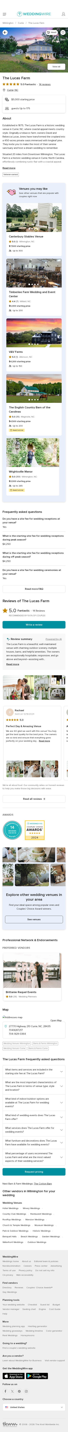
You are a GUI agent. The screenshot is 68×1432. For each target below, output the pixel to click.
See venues (34, 919)
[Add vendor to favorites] (62, 32)
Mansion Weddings (34, 1219)
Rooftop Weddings (12, 1219)
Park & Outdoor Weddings (15, 1231)
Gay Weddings (10, 1292)
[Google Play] (37, 1378)
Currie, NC (12, 90)
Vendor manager (11, 1309)
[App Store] (14, 1378)
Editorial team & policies (46, 1261)
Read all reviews (32, 799)
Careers (28, 1266)
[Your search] (5, 32)
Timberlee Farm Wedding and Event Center (32, 294)
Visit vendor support (55, 1360)
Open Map (56, 1020)
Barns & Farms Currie (38, 1048)
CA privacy (8, 1275)
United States (17, 1407)
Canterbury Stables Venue (26, 236)
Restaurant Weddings (41, 1214)
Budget (56, 1304)
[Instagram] (26, 1391)
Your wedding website (14, 1304)
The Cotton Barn (43, 1183)
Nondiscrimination (11, 1266)
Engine (42, 1309)
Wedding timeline (34, 1331)
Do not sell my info (44, 1270)
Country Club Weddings (14, 1214)
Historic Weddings (42, 1231)
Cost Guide (54, 1309)
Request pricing (34, 1171)
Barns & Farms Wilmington (45, 1043)
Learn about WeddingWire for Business (22, 1360)
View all (56, 66)
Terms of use (9, 1270)
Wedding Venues (12, 1202)
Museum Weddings (44, 1225)
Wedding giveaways (12, 1331)
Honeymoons (27, 1335)
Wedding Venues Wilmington (16, 1043)
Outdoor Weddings (37, 1242)
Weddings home (11, 1261)
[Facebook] (5, 1391)
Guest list (44, 1304)
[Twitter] (12, 1391)
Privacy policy (25, 1270)
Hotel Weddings (11, 1208)
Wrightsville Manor (21, 471)
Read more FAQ (34, 589)
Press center (41, 1266)
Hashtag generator (37, 1326)
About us (26, 1261)
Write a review (34, 624)
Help (5, 1313)
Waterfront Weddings (13, 1242)
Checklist (32, 1304)
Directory (7, 1287)
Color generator (54, 1331)
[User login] (63, 14)
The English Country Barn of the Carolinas (29, 409)
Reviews (19, 1287)
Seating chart (29, 1309)
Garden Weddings (51, 1236)
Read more (9, 168)
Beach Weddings (29, 1236)
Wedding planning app (14, 1326)
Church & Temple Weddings (16, 1225)
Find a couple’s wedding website (19, 1348)
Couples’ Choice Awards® (39, 1287)
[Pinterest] (19, 1391)
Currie (21, 23)
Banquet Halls (10, 1236)
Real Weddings (10, 1335)
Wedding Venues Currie (14, 1048)
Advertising (56, 1266)
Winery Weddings (31, 1208)
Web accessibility (24, 1275)
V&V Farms (16, 352)
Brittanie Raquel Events (21, 992)
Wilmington (8, 23)
